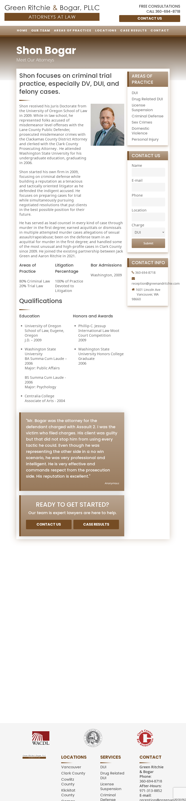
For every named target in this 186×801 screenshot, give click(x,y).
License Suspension (142, 107)
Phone (137, 195)
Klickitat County (68, 792)
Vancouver (71, 767)
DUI (135, 92)
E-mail (137, 180)
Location (139, 210)
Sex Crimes (142, 122)
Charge (138, 225)
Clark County (73, 773)
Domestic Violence (140, 131)
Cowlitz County (67, 781)
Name (137, 165)
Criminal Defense (147, 116)
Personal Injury (145, 139)
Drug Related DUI (147, 99)
